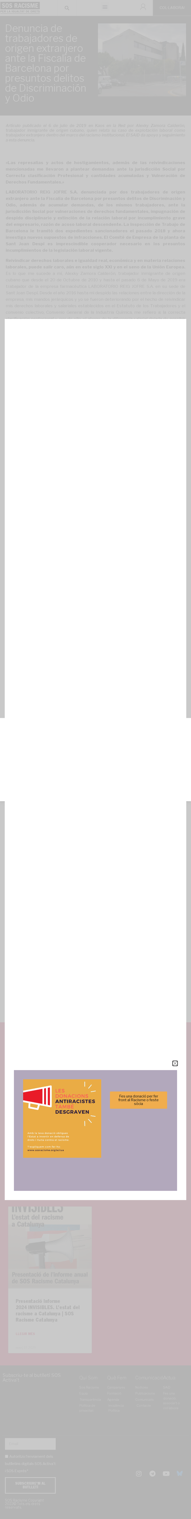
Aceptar (95, 757)
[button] (183, 726)
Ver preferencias (96, 784)
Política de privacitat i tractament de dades (109, 794)
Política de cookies (61, 794)
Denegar (95, 770)
